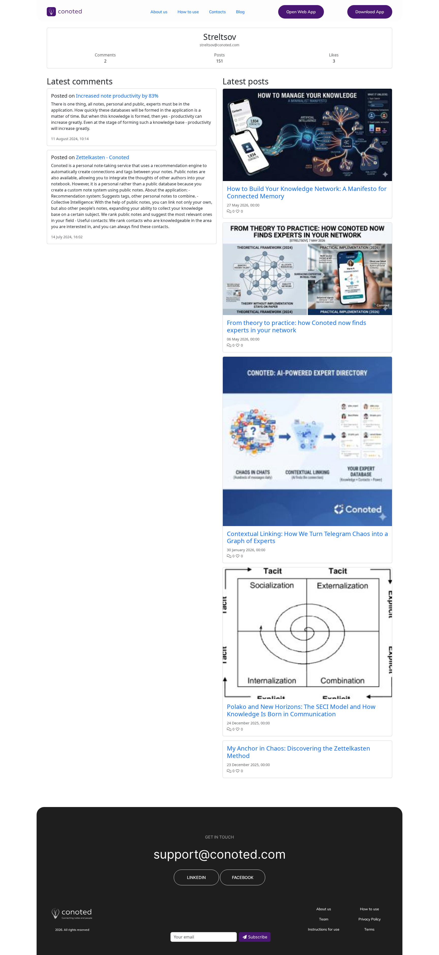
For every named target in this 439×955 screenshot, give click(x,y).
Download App (369, 11)
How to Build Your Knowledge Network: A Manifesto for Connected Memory (307, 192)
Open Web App (301, 11)
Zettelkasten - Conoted (102, 157)
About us (158, 11)
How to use (188, 11)
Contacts (217, 11)
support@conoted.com (219, 854)
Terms (369, 929)
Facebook (243, 877)
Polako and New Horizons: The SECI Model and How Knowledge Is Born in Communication (301, 710)
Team (323, 919)
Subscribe (257, 937)
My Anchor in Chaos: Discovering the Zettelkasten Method (298, 752)
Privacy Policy (369, 919)
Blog (240, 11)
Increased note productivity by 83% (117, 95)
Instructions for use (323, 929)
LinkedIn (196, 877)
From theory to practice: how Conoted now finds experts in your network (296, 326)
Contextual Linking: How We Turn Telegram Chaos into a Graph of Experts (307, 537)
